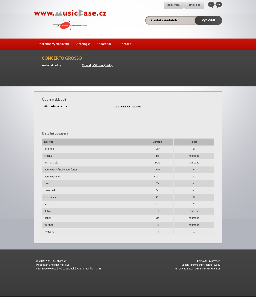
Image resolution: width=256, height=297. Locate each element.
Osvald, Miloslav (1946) (97, 65)
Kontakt (125, 44)
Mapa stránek (66, 268)
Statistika (88, 268)
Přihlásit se (194, 5)
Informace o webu (46, 268)
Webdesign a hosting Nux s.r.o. (53, 264)
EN (218, 5)
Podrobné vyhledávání (53, 44)
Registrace (173, 5)
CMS (98, 268)
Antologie (83, 44)
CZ (211, 5)
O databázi (104, 44)
